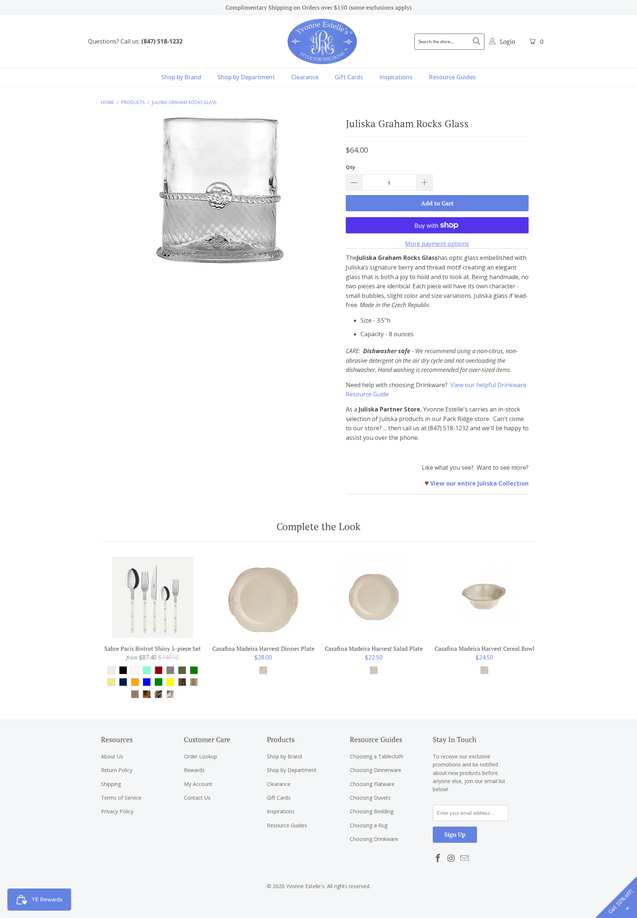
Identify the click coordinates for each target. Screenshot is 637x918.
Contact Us (197, 797)
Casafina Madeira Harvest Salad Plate (373, 597)
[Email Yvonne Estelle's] (464, 858)
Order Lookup (200, 756)
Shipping (111, 783)
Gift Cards (349, 77)
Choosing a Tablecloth (376, 756)
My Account (198, 783)
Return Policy (116, 769)
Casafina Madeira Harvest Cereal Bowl (484, 597)
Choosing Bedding (371, 811)
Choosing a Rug (368, 825)
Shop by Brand (181, 77)
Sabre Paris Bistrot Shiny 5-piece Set (152, 597)
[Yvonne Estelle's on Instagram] (451, 858)
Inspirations (396, 77)
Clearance (304, 77)
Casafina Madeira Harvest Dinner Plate (263, 597)
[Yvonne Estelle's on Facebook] (438, 858)
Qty (350, 167)
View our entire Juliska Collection (479, 483)
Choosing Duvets (370, 797)
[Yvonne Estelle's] (322, 41)
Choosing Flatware (372, 783)
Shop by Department (246, 77)
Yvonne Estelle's (305, 886)
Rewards (194, 769)
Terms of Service (121, 797)
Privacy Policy (117, 811)
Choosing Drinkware (374, 838)
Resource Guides (452, 77)
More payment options (437, 244)
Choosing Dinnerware (375, 769)
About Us (112, 756)
